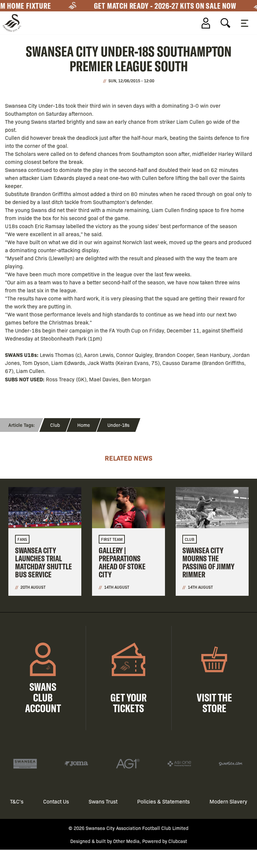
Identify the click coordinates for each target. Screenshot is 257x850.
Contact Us (56, 801)
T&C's (16, 801)
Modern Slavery (228, 801)
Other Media (126, 841)
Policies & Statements (163, 801)
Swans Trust (103, 801)
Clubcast (177, 841)
